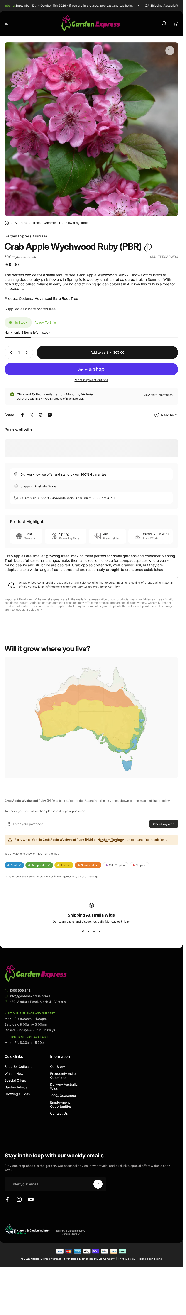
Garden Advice (16, 1087)
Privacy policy (126, 1258)
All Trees (21, 223)
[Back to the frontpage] (7, 222)
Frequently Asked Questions (64, 1076)
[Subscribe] (98, 1184)
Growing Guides (17, 1094)
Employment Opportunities (61, 1104)
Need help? (169, 415)
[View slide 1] (83, 931)
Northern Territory (111, 839)
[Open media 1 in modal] (169, 50)
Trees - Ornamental (46, 223)
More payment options (91, 380)
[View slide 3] (94, 931)
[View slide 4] (99, 931)
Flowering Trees (77, 223)
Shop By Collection (20, 1067)
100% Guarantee (63, 1096)
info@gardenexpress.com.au (31, 996)
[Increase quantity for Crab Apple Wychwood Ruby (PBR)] (27, 352)
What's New (14, 1074)
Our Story (57, 1067)
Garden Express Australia (26, 236)
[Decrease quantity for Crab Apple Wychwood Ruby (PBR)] (10, 352)
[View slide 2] (88, 931)
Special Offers (15, 1080)
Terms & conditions (150, 1258)
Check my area (163, 824)
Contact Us (59, 1113)
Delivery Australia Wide (64, 1087)
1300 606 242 (20, 990)
